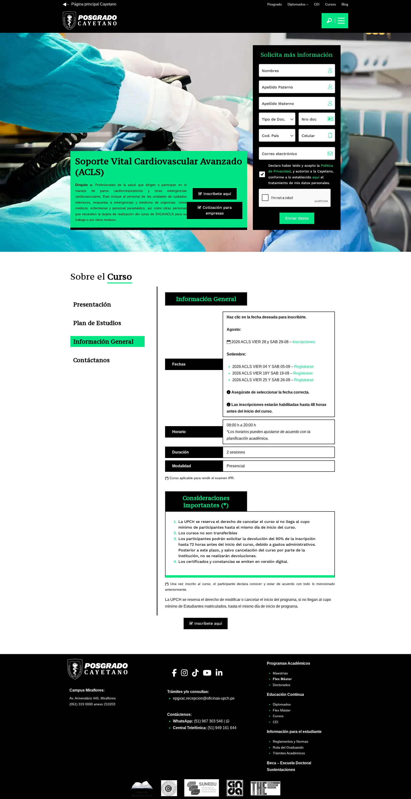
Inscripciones (304, 342)
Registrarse (304, 367)
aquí (315, 177)
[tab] (107, 304)
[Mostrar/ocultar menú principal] (340, 20)
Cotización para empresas (216, 210)
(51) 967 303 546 (208, 721)
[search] (329, 20)
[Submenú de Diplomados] (307, 4)
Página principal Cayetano (93, 4)
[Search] (329, 20)
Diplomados (296, 4)
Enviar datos (296, 218)
